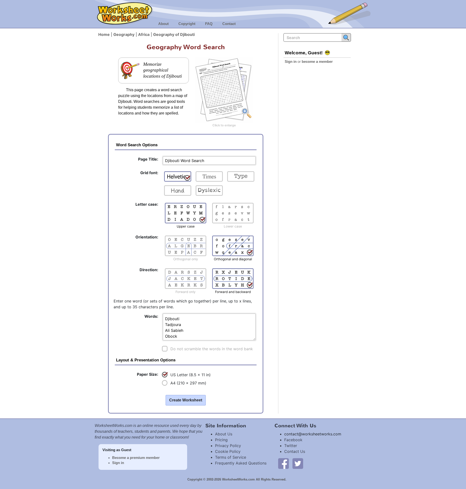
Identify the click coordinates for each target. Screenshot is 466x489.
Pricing (221, 439)
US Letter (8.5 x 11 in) (190, 374)
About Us (223, 434)
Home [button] (104, 34)
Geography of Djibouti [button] (174, 34)
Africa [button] (144, 34)
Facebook (293, 439)
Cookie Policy (228, 451)
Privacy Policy (228, 445)
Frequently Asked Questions (240, 463)
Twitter (290, 445)
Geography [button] (123, 34)
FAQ (209, 24)
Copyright (186, 24)
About (163, 24)
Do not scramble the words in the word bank (211, 348)
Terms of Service (230, 457)
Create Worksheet (185, 400)
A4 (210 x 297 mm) (188, 383)
